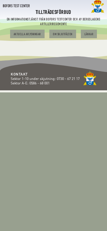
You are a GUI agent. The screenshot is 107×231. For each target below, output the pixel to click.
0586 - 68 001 (39, 83)
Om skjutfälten (63, 34)
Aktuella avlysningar (27, 34)
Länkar (88, 34)
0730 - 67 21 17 (69, 78)
